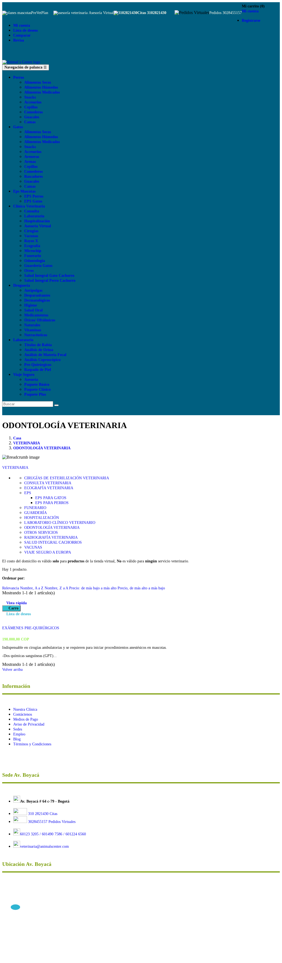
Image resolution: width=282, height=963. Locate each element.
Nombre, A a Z (32, 588)
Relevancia (11, 588)
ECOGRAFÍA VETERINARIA (48, 488)
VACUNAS (33, 547)
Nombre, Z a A (57, 588)
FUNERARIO (35, 508)
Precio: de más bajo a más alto (93, 588)
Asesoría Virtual (101, 13)
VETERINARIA (15, 468)
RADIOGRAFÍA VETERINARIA (51, 537)
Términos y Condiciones (32, 744)
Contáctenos (22, 714)
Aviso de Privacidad (28, 724)
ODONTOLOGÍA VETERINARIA (52, 528)
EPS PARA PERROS (52, 503)
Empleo (19, 734)
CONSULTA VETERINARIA (47, 483)
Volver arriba (14, 669)
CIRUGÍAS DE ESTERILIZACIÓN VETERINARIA (66, 478)
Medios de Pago (25, 719)
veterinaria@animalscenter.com (44, 846)
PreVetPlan (39, 13)
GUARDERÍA (35, 513)
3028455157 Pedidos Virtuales (51, 822)
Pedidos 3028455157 (225, 13)
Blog (17, 739)
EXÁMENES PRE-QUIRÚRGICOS (30, 628)
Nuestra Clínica (25, 709)
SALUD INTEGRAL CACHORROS (53, 542)
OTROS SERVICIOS (41, 532)
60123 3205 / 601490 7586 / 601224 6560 (53, 834)
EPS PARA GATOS (50, 498)
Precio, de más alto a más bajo (141, 588)
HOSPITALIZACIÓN (41, 518)
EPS (27, 493)
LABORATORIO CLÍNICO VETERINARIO (59, 523)
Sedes (17, 729)
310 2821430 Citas (42, 814)
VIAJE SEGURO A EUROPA (47, 552)
